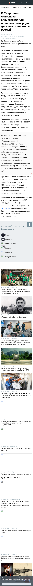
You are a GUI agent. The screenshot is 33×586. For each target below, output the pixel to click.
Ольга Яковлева (6, 34)
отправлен (5, 208)
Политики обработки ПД (22, 581)
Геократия (5, 8)
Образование (16, 8)
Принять (16, 584)
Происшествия (20, 36)
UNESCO (27, 8)
